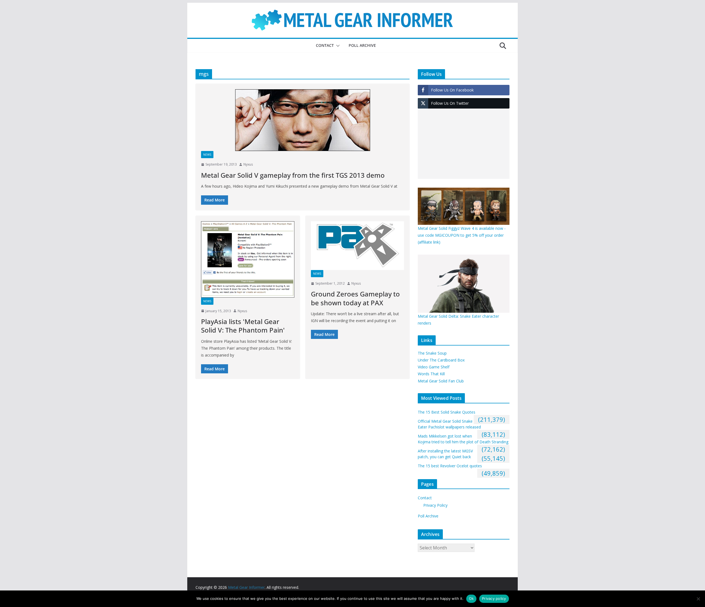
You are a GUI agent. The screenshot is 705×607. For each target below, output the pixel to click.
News (207, 155)
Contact (325, 45)
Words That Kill (431, 373)
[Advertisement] (463, 144)
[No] (698, 598)
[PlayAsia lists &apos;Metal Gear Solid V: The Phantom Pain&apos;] (247, 259)
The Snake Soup (432, 353)
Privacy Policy (435, 505)
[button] (337, 46)
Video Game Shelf (433, 366)
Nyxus (248, 164)
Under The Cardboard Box (441, 360)
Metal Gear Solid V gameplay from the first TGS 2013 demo (293, 175)
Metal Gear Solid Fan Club (441, 381)
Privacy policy (494, 598)
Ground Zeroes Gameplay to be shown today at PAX (355, 298)
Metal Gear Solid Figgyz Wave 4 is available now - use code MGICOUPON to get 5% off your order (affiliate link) (462, 235)
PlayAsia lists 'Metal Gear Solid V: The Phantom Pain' (243, 325)
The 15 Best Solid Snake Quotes (446, 412)
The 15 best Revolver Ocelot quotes (450, 465)
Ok (471, 598)
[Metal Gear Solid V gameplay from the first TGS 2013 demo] (302, 120)
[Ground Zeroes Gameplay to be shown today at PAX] (357, 245)
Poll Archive (362, 45)
